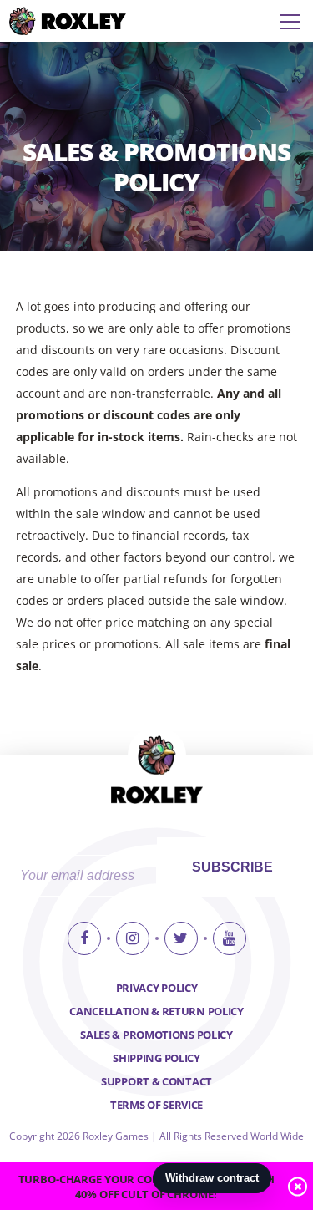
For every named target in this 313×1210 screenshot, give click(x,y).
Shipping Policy (156, 1057)
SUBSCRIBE (232, 867)
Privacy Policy (157, 987)
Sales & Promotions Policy (156, 1034)
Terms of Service (156, 1104)
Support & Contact (156, 1081)
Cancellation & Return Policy (156, 1011)
